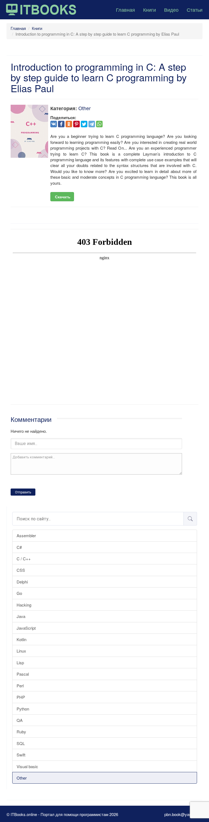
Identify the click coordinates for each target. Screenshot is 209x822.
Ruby (21, 731)
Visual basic (27, 766)
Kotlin (21, 639)
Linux (21, 651)
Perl (20, 685)
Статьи (194, 9)
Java (21, 616)
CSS (21, 570)
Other (22, 778)
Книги (149, 9)
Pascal (23, 674)
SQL (21, 743)
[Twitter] (84, 124)
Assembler (26, 535)
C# (19, 547)
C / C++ (24, 558)
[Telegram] (91, 124)
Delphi (22, 582)
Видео (171, 9)
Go (19, 593)
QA (20, 720)
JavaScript (26, 628)
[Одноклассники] (69, 124)
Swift (21, 755)
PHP (21, 697)
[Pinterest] (76, 124)
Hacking (24, 605)
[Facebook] (61, 124)
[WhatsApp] (99, 124)
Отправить (23, 492)
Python (23, 709)
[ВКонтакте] (53, 124)
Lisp (20, 662)
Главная (125, 9)
